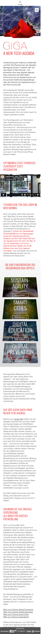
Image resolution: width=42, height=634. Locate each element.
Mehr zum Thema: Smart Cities (16, 614)
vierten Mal (18, 419)
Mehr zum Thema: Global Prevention (18, 609)
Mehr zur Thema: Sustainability (16, 616)
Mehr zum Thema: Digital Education (18, 611)
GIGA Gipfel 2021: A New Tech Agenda (18, 627)
